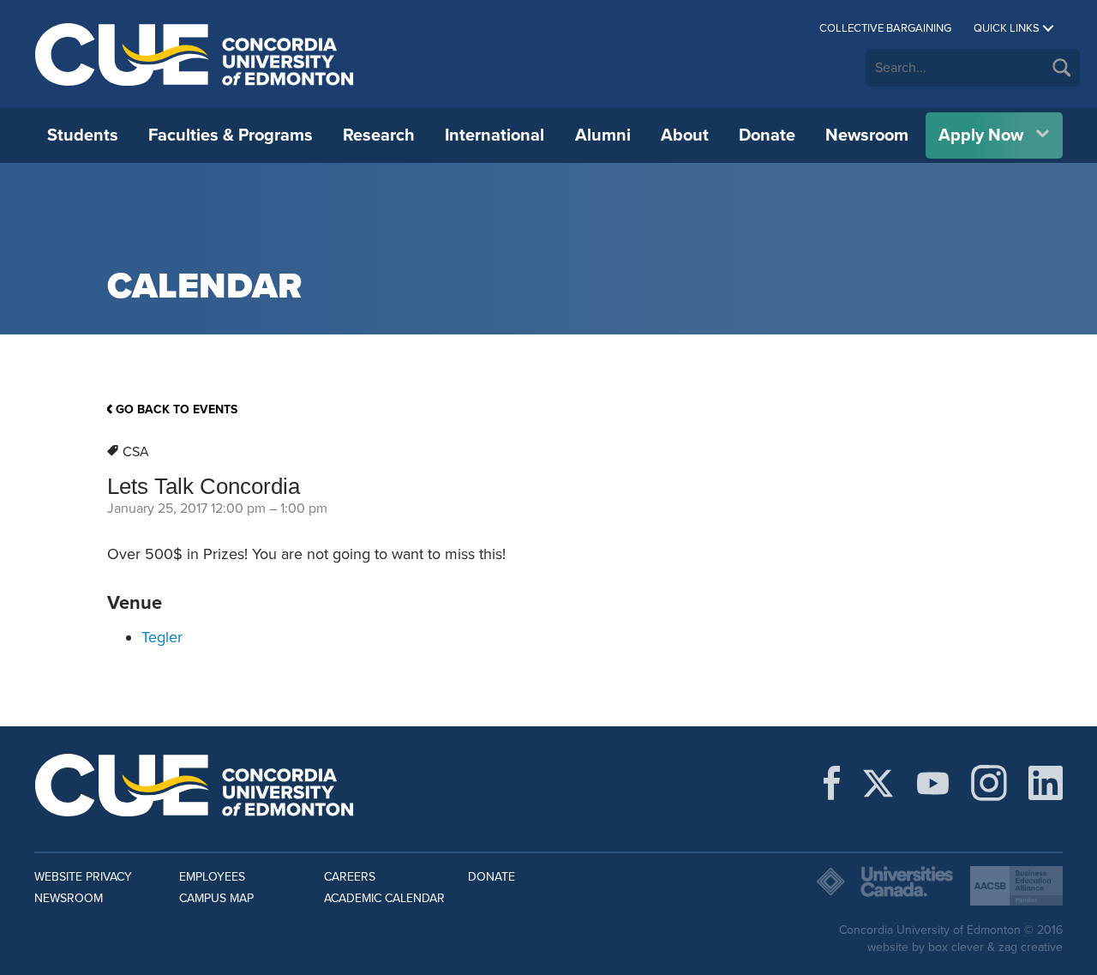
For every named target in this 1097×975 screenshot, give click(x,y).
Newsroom (866, 135)
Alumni (603, 135)
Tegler (162, 637)
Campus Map (216, 898)
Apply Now (980, 135)
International (494, 135)
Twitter (878, 783)
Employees (212, 877)
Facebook (832, 783)
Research (379, 135)
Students (82, 135)
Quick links (1007, 28)
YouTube (933, 783)
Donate (767, 135)
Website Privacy (83, 877)
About (685, 135)
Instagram (989, 783)
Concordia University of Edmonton (195, 54)
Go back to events (176, 409)
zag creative (1030, 947)
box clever (956, 947)
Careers (349, 877)
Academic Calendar (384, 898)
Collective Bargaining (885, 28)
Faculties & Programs (230, 135)
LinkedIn (1045, 783)
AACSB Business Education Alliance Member (1016, 886)
